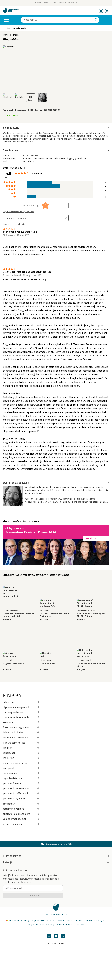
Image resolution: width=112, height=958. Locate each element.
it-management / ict (14, 742)
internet (27, 158)
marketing (8, 758)
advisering (8, 702)
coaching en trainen (13, 712)
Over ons (80, 924)
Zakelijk (7, 862)
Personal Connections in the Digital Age (54, 615)
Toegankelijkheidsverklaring (41, 924)
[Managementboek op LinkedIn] (49, 936)
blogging (70, 158)
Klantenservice (12, 856)
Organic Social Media (13, 664)
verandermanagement (15, 819)
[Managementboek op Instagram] (63, 936)
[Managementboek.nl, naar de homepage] (11, 12)
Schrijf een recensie (16, 217)
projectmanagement (14, 798)
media (62, 158)
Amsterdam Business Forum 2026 (30, 532)
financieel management (16, 727)
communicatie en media (16, 717)
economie (8, 722)
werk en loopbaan (12, 824)
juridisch (7, 747)
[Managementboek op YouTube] (56, 936)
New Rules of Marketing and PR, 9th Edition (91, 615)
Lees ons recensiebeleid (14, 224)
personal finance (12, 783)
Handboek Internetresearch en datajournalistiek (19, 615)
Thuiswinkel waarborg (19, 920)
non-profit (8, 768)
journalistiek (81, 158)
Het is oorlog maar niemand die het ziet (91, 665)
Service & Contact (65, 924)
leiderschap (9, 753)
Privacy (70, 920)
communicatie (38, 158)
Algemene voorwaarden (43, 920)
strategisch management (16, 814)
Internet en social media (15, 28)
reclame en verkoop (13, 808)
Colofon (60, 920)
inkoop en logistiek (13, 732)
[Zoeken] (96, 20)
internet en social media (16, 737)
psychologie (9, 803)
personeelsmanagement (16, 788)
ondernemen (10, 773)
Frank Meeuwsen (11, 35)
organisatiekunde (12, 778)
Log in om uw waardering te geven (18, 212)
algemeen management (16, 707)
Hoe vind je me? (48, 664)
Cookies (80, 920)
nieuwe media (52, 158)
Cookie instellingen (95, 920)
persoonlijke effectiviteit (16, 793)
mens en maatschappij (15, 763)
